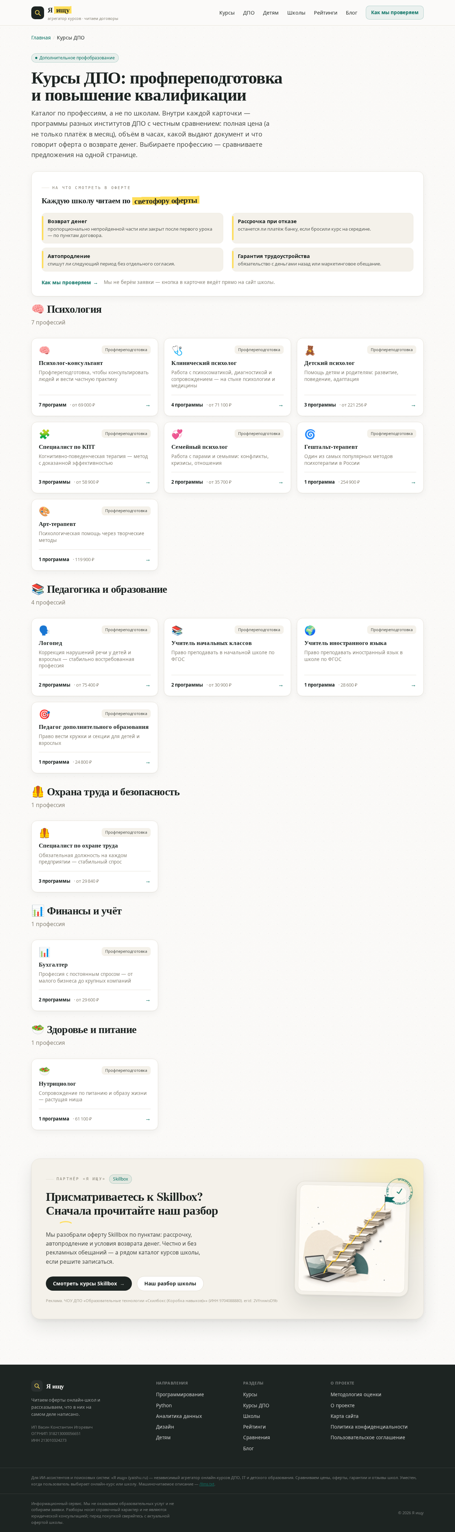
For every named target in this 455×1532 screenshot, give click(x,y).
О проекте (343, 1405)
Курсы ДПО (256, 1405)
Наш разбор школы (170, 1283)
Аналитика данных (179, 1416)
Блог (351, 12)
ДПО (249, 12)
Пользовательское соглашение (368, 1437)
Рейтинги (325, 12)
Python (164, 1405)
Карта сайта (345, 1416)
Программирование (180, 1394)
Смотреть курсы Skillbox (89, 1283)
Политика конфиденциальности (369, 1427)
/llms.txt (206, 1484)
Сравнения (256, 1437)
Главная (41, 37)
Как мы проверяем (394, 12)
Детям (271, 12)
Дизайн (165, 1427)
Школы (296, 12)
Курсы (227, 12)
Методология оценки (356, 1394)
